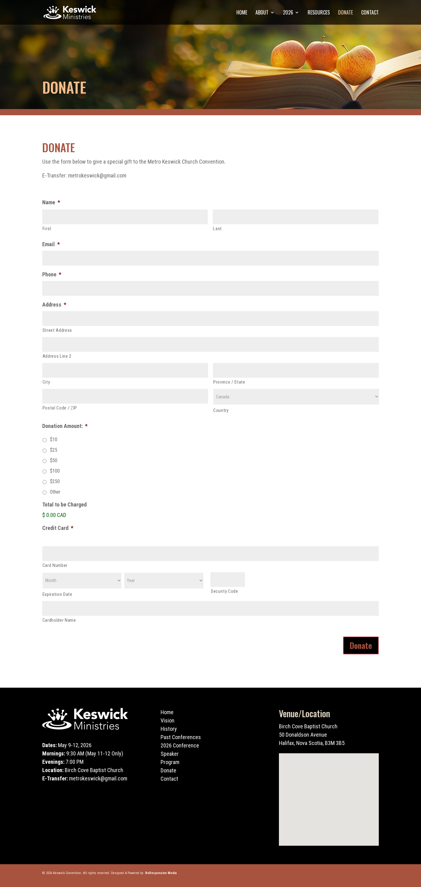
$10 (53, 439)
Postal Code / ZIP (60, 408)
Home (241, 13)
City (46, 382)
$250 (55, 481)
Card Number (55, 565)
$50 (53, 460)
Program (170, 762)
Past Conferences (181, 737)
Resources (319, 13)
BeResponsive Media (161, 873)
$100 (55, 471)
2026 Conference (180, 745)
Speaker (170, 754)
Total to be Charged (64, 504)
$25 (53, 450)
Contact (370, 13)
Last (217, 228)
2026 (288, 13)
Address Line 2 (57, 356)
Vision (167, 720)
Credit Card (57, 528)
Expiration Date (57, 594)
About (261, 13)
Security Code (224, 591)
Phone (51, 274)
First (47, 228)
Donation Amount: (65, 426)
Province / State (229, 382)
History (169, 729)
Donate (345, 13)
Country (221, 410)
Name (51, 202)
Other (55, 492)
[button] (331, 793)
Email (51, 244)
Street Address (57, 330)
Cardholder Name (59, 620)
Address (54, 304)
